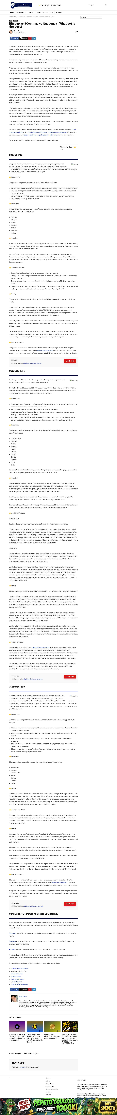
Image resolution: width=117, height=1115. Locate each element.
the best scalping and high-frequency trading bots (39, 135)
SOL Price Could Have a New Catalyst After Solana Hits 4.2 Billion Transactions (17, 1037)
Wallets (30, 12)
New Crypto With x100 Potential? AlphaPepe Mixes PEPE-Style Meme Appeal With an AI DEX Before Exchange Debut (70, 1039)
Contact (48, 1078)
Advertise (48, 1092)
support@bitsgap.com (45, 350)
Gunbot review (16, 976)
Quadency (12, 941)
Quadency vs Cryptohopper (57, 132)
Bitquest (48, 1094)
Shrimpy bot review (17, 979)
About (48, 1081)
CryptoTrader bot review (19, 984)
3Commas (13, 933)
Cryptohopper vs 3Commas (38, 132)
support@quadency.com (40, 647)
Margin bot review (17, 974)
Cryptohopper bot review (19, 968)
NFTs (45, 12)
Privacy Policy (49, 1083)
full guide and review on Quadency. (33, 679)
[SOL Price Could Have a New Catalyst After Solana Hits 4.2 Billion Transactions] (17, 1023)
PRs (51, 12)
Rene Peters (18, 31)
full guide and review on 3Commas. (33, 906)
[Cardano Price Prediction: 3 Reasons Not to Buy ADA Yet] (52, 1023)
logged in (23, 1067)
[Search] (105, 5)
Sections (59, 12)
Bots (15, 16)
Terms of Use (50, 1086)
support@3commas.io (59, 882)
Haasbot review (16, 982)
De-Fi (38, 12)
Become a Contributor (52, 1089)
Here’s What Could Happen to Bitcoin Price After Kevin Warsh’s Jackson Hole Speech (35, 1038)
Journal (15, 20)
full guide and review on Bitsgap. (32, 363)
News (12, 12)
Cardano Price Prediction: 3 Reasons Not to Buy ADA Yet (52, 1036)
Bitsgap (12, 949)
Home (11, 16)
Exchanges (20, 12)
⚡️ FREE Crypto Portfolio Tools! (50, 5)
